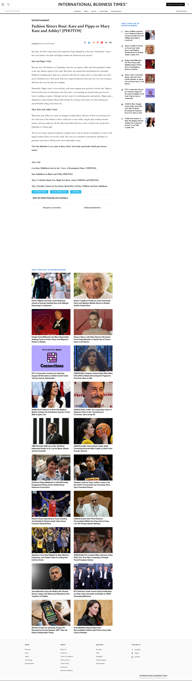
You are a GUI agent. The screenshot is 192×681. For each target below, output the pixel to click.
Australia (99, 649)
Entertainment (116, 11)
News (86, 11)
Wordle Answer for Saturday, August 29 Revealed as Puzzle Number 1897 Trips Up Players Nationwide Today (49, 630)
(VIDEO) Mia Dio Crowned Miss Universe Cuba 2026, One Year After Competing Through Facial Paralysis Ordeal (93, 557)
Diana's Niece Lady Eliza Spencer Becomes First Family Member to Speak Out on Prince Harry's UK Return (92, 339)
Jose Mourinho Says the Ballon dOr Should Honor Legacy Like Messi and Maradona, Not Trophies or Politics (50, 593)
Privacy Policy (65, 660)
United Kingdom (101, 660)
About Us (63, 649)
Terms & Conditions (66, 656)
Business (78, 11)
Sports (94, 11)
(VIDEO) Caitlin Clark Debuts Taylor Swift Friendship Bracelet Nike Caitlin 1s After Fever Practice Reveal (93, 448)
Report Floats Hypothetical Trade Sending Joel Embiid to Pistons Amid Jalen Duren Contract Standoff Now (49, 521)
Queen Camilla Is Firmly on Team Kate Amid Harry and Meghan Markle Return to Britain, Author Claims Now (92, 303)
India (97, 653)
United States (100, 663)
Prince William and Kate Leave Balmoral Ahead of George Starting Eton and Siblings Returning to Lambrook (50, 303)
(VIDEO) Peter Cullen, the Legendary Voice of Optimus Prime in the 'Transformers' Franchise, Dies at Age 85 (93, 412)
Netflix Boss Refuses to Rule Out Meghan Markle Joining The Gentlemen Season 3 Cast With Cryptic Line (51, 412)
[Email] (106, 43)
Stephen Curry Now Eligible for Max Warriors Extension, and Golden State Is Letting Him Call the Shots (50, 557)
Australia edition (181, 11)
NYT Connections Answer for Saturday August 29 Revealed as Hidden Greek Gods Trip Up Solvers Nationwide (50, 375)
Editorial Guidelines (92, 208)
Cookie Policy (64, 663)
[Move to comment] (111, 43)
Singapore (99, 656)
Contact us (63, 653)
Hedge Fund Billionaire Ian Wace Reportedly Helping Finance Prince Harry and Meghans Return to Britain (50, 339)
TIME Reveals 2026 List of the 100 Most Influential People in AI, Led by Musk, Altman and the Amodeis (50, 448)
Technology (104, 11)
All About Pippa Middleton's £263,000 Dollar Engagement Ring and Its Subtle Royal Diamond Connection (50, 484)
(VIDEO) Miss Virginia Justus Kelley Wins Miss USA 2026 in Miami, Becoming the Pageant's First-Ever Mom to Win (93, 375)
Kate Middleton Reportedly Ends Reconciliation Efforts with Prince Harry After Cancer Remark (92, 630)
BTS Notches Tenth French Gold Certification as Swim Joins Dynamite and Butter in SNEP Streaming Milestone (93, 593)
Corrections (64, 667)
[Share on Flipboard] (98, 43)
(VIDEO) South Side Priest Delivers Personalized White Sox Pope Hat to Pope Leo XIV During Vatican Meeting (91, 521)
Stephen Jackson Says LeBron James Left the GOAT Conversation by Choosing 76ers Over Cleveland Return (92, 484)
